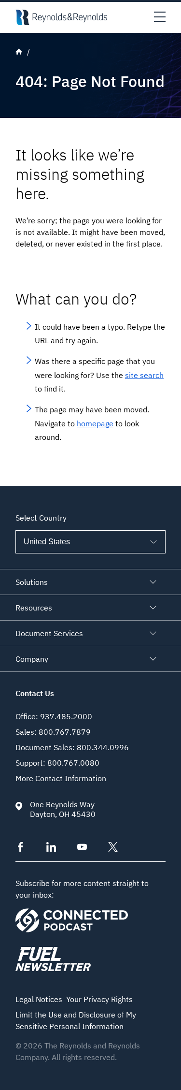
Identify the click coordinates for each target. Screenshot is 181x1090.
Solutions (31, 582)
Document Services (49, 633)
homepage (95, 423)
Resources (33, 607)
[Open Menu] (160, 17)
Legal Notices (38, 999)
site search (144, 375)
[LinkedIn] (51, 849)
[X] (113, 849)
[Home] (61, 17)
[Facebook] (20, 849)
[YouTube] (82, 849)
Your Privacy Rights (99, 999)
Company (31, 659)
